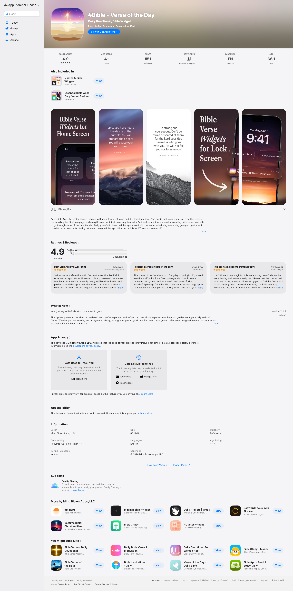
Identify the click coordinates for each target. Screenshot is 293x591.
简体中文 (206, 580)
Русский (195, 580)
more (203, 231)
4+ (211, 443)
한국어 (234, 580)
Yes (53, 454)
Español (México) (171, 580)
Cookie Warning (102, 584)
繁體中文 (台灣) (278, 580)
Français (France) (220, 580)
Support (115, 584)
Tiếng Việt (263, 580)
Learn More (147, 393)
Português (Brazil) (248, 580)
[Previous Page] (47, 157)
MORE (121, 287)
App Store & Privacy (82, 584)
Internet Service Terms (60, 584)
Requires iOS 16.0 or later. (64, 443)
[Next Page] (289, 157)
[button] (22, 22)
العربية (185, 580)
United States (154, 580)
